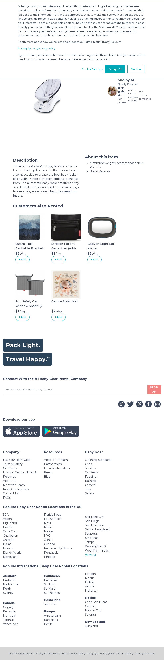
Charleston (10, 535)
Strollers (90, 468)
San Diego (92, 521)
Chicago (8, 540)
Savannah (92, 538)
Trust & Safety (13, 464)
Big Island (10, 523)
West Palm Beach (97, 550)
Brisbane (9, 580)
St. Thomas (52, 593)
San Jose (50, 604)
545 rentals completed (145, 95)
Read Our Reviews (16, 489)
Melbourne (10, 584)
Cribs (88, 464)
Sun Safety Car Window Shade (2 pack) (29, 305)
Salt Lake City (94, 517)
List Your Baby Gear (16, 460)
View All (90, 555)
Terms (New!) (125, 653)
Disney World (12, 552)
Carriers (90, 485)
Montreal (9, 615)
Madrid (90, 578)
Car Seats (91, 472)
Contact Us (11, 493)
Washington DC (96, 546)
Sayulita (90, 614)
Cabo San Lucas (96, 602)
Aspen (7, 519)
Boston (8, 527)
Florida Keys (52, 514)
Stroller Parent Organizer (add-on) (63, 248)
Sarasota (91, 533)
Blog (47, 476)
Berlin (48, 624)
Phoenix (49, 557)
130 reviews (122, 100)
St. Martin (50, 588)
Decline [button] (136, 69)
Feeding (91, 476)
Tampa (90, 542)
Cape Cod (10, 531)
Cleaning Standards (98, 460)
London (90, 574)
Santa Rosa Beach (98, 529)
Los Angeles (52, 519)
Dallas (7, 544)
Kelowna (9, 611)
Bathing (90, 481)
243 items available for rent (133, 95)
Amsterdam (52, 615)
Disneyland (10, 557)
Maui (47, 523)
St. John (49, 584)
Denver (8, 548)
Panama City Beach (58, 548)
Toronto (8, 620)
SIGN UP (154, 389)
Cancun (90, 606)
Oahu (48, 540)
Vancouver (10, 624)
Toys (88, 489)
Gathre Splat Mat (64, 301)
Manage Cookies (145, 653)
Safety (89, 493)
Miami (48, 527)
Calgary (8, 607)
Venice (89, 586)
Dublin (89, 582)
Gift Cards (10, 468)
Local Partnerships (57, 468)
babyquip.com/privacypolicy (36, 48)
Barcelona (51, 620)
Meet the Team (14, 485)
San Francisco (94, 525)
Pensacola (51, 552)
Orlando (49, 544)
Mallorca (91, 590)
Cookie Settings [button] (92, 69)
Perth (7, 588)
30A (6, 514)
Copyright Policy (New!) (102, 653)
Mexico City (93, 610)
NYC (47, 535)
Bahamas (50, 580)
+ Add (22, 259)
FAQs (7, 497)
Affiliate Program (56, 460)
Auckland (91, 626)
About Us (9, 481)
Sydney (8, 593)
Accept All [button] (115, 69)
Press (48, 472)
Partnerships (53, 464)
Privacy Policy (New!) (73, 653)
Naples (49, 531)
